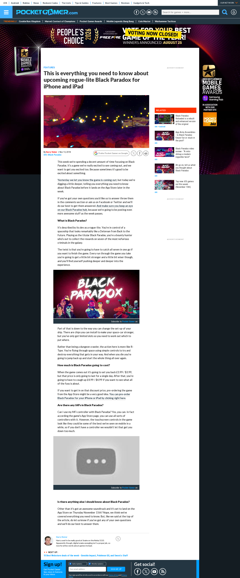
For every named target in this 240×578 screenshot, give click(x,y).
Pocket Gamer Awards (91, 21)
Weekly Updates (97, 564)
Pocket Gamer (128, 321)
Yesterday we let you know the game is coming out (87, 179)
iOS (5, 3)
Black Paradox (54, 155)
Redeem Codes (50, 3)
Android (15, 3)
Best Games (111, 3)
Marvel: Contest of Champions (60, 21)
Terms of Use (113, 575)
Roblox (26, 3)
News (36, 3)
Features (96, 3)
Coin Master (144, 21)
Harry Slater (51, 152)
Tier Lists (66, 3)
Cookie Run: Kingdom (29, 21)
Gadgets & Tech (141, 3)
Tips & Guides (81, 3)
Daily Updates (77, 564)
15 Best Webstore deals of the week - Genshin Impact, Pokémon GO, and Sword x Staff (86, 555)
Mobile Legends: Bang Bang (120, 21)
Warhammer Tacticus (165, 21)
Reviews (125, 3)
